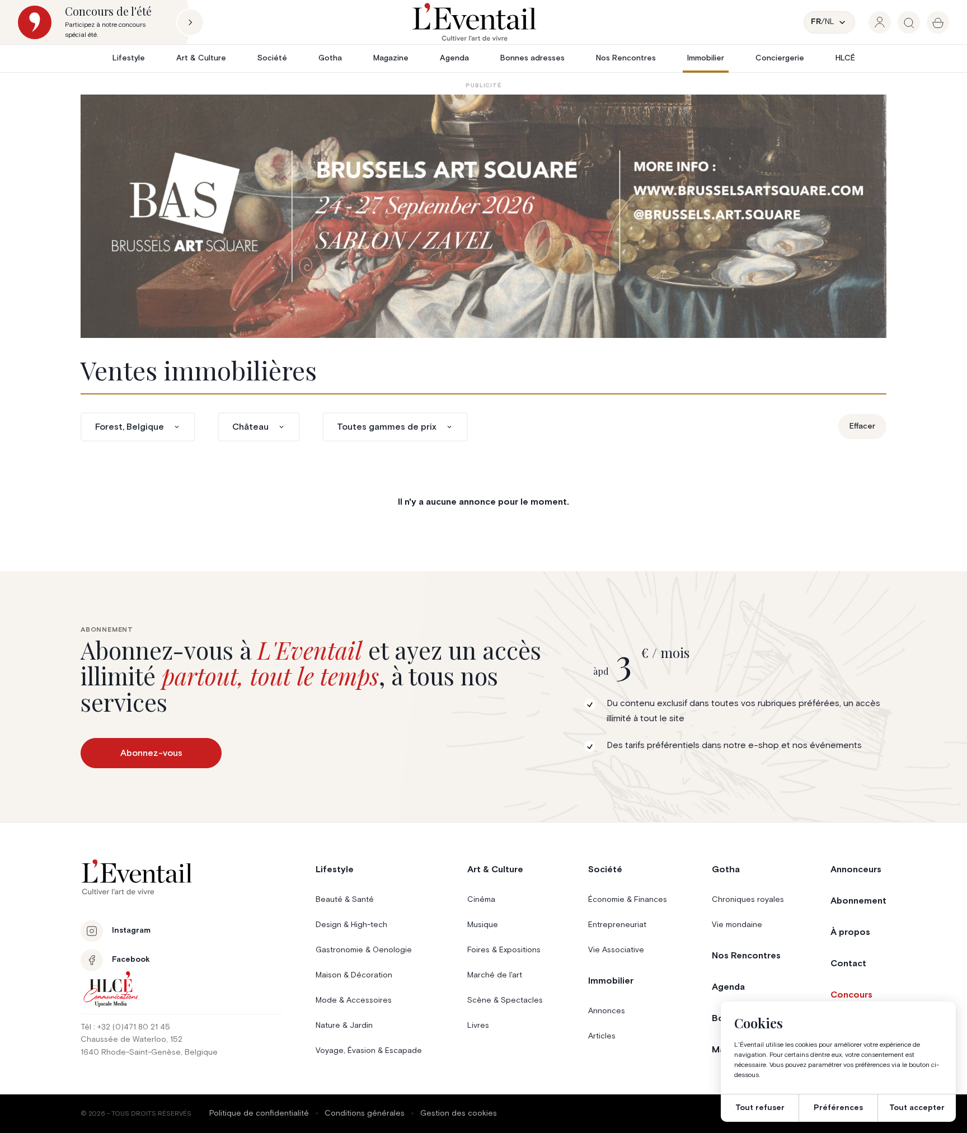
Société (272, 58)
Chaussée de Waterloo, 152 (131, 1039)
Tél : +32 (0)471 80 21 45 (125, 1027)
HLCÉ (845, 58)
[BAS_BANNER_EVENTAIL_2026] (483, 216)
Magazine (391, 58)
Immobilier (705, 58)
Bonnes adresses (532, 58)
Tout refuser (760, 1108)
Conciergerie (779, 58)
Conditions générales (365, 1113)
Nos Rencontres (626, 58)
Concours (851, 994)
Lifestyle (128, 58)
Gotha (330, 58)
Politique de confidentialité (259, 1113)
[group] (880, 22)
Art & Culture (201, 58)
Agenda (454, 58)
